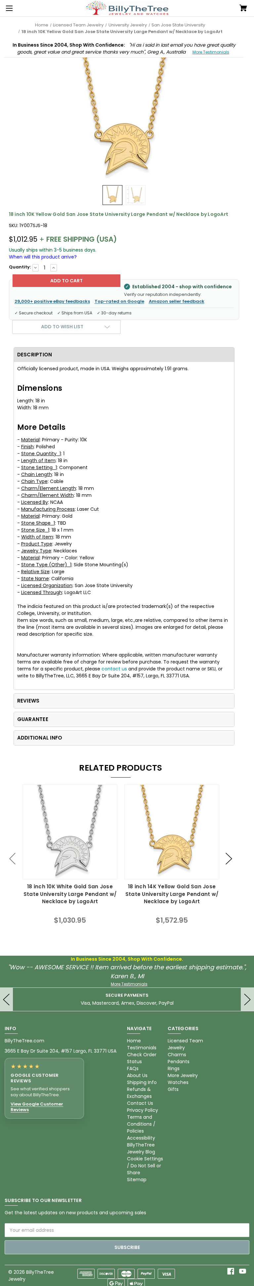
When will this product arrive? (43, 257)
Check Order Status (141, 1058)
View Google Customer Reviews (37, 1107)
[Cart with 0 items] (243, 8)
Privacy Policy (142, 1110)
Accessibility (141, 1138)
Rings (174, 1068)
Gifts (173, 1089)
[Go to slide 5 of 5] (12, 858)
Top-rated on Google (119, 301)
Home (134, 1040)
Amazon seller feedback (176, 301)
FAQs (133, 1068)
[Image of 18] (112, 195)
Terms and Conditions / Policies (141, 1124)
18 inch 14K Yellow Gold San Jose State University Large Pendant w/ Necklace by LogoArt (171, 894)
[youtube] (242, 1271)
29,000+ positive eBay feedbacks (52, 301)
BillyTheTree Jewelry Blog (141, 1148)
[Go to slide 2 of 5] (228, 858)
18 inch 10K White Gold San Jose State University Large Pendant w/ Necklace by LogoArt (69, 894)
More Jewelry (183, 1075)
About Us (137, 1075)
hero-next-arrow (247, 999)
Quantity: (20, 267)
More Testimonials (210, 52)
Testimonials (141, 1047)
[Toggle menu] (8, 8)
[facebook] (230, 1271)
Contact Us (140, 1103)
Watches (178, 1082)
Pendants (179, 1061)
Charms (177, 1054)
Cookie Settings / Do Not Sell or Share (145, 1165)
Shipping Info (142, 1082)
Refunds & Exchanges (139, 1093)
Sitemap (137, 1179)
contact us (114, 668)
